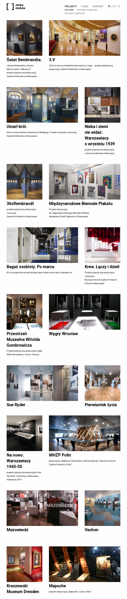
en (114, 6)
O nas (84, 6)
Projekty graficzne (75, 14)
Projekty (71, 6)
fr (119, 6)
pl (109, 6)
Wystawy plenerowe (87, 10)
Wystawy (69, 10)
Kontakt (98, 6)
